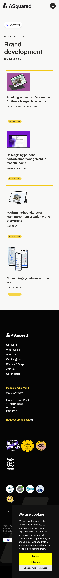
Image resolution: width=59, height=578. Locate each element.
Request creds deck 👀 (19, 419)
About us (11, 354)
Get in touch (13, 374)
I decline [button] (35, 562)
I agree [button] (35, 556)
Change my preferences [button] (35, 568)
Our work (11, 345)
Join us (10, 369)
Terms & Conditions (11, 534)
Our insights (13, 359)
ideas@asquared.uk (18, 388)
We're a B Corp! (15, 364)
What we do (13, 349)
